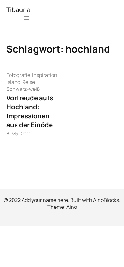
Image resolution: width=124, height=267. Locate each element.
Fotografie (18, 74)
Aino (71, 206)
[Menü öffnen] (26, 18)
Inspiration (44, 74)
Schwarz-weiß (23, 88)
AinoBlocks (106, 199)
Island (13, 81)
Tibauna (18, 9)
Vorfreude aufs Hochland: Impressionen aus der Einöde (29, 111)
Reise (28, 81)
